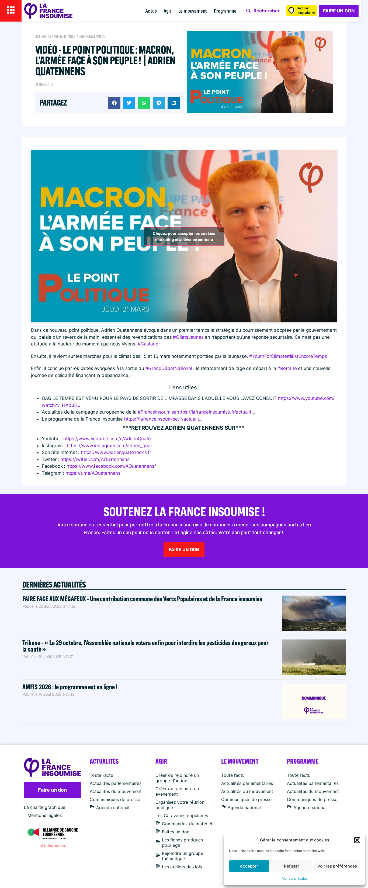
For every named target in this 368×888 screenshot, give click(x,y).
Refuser (291, 866)
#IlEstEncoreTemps (307, 356)
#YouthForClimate (268, 356)
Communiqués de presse (115, 799)
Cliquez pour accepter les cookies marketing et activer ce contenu (184, 236)
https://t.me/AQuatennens (92, 473)
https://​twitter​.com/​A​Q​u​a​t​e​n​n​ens (95, 459)
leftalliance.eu (53, 845)
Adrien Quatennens (91, 36)
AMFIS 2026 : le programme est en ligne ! (70, 687)
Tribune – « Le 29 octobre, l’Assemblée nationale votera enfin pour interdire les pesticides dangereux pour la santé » (145, 645)
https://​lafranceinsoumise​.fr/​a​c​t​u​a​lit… (215, 412)
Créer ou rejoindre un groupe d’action (177, 777)
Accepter (249, 866)
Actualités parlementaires (55, 36)
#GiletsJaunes (188, 337)
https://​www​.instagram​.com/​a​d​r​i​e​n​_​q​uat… (111, 445)
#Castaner (149, 344)
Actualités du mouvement (116, 791)
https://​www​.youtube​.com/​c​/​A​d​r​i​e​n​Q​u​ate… (108, 438)
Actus (151, 10)
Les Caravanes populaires (181, 815)
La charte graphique (44, 807)
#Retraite (287, 368)
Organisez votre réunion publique (179, 804)
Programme (225, 10)
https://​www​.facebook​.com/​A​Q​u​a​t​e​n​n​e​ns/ (111, 466)
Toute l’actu (101, 775)
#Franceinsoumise (157, 412)
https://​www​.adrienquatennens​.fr (116, 452)
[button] (357, 840)
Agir (167, 10)
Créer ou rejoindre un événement (177, 791)
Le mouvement (192, 10)
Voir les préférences (337, 866)
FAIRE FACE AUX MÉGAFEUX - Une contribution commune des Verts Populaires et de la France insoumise (142, 599)
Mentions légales (294, 878)
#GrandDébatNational (168, 368)
